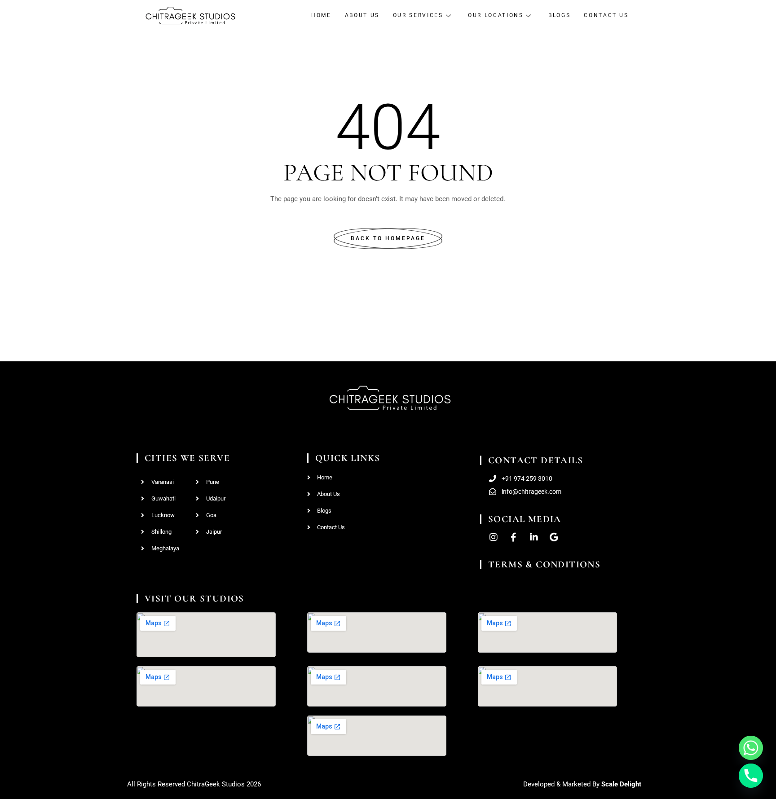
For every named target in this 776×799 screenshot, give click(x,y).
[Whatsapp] (751, 748)
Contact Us (606, 15)
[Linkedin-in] (533, 537)
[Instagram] (493, 537)
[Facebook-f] (513, 537)
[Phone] (751, 776)
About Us (362, 15)
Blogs (559, 15)
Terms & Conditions (544, 564)
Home (321, 15)
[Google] (554, 537)
